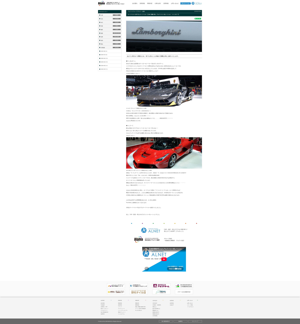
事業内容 (149, 3)
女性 (172, 173)
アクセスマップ (104, 310)
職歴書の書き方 (156, 314)
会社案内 (134, 3)
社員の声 (172, 305)
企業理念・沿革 (104, 306)
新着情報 (142, 3)
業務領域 (137, 305)
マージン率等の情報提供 (140, 308)
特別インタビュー (104, 308)
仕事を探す (158, 3)
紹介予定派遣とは (156, 308)
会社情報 (103, 303)
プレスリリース (121, 308)
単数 (174, 173)
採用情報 (166, 3)
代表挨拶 (103, 305)
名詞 (176, 173)
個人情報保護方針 (104, 312)
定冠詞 (183, 173)
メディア (120, 306)
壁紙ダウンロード (122, 312)
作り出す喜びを (138, 310)
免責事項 (103, 314)
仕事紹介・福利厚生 (157, 305)
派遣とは (154, 306)
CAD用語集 (155, 315)
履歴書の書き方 (156, 312)
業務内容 (137, 300)
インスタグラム (121, 314)
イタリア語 (167, 173)
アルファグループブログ (134, 11)
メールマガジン (190, 306)
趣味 (143, 11)
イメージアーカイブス (122, 310)
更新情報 (120, 305)
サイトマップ (195, 321)
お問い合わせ (175, 3)
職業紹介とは (155, 310)
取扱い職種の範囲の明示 (140, 306)
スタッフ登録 (190, 305)
